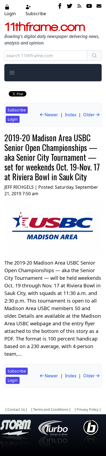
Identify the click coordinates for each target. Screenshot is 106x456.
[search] (94, 55)
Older (89, 115)
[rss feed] (79, 10)
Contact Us (16, 409)
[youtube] (89, 10)
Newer (51, 115)
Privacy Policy (88, 409)
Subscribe (36, 14)
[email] (98, 10)
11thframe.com (44, 27)
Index (70, 115)
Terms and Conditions (50, 409)
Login (10, 14)
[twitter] (69, 10)
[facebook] (60, 10)
